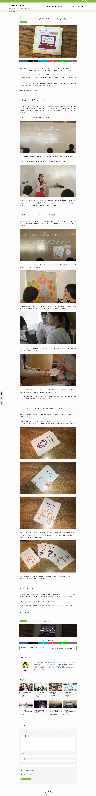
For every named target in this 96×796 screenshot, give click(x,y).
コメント (23, 736)
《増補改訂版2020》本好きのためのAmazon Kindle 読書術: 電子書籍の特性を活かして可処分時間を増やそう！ (55, 663)
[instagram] (83, 1)
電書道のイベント (30, 68)
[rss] (85, 1)
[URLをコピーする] (72, 61)
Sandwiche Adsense (54, 666)
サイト (22, 763)
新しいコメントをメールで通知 (27, 770)
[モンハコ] (17, 6)
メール (23, 758)
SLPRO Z (29, 612)
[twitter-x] (80, 1)
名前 (22, 753)
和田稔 (25, 670)
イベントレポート (23, 21)
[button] (23, 61)
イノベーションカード (34, 621)
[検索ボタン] (85, 6)
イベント (40, 621)
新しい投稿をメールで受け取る (27, 774)
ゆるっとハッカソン (47, 621)
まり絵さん (53, 77)
